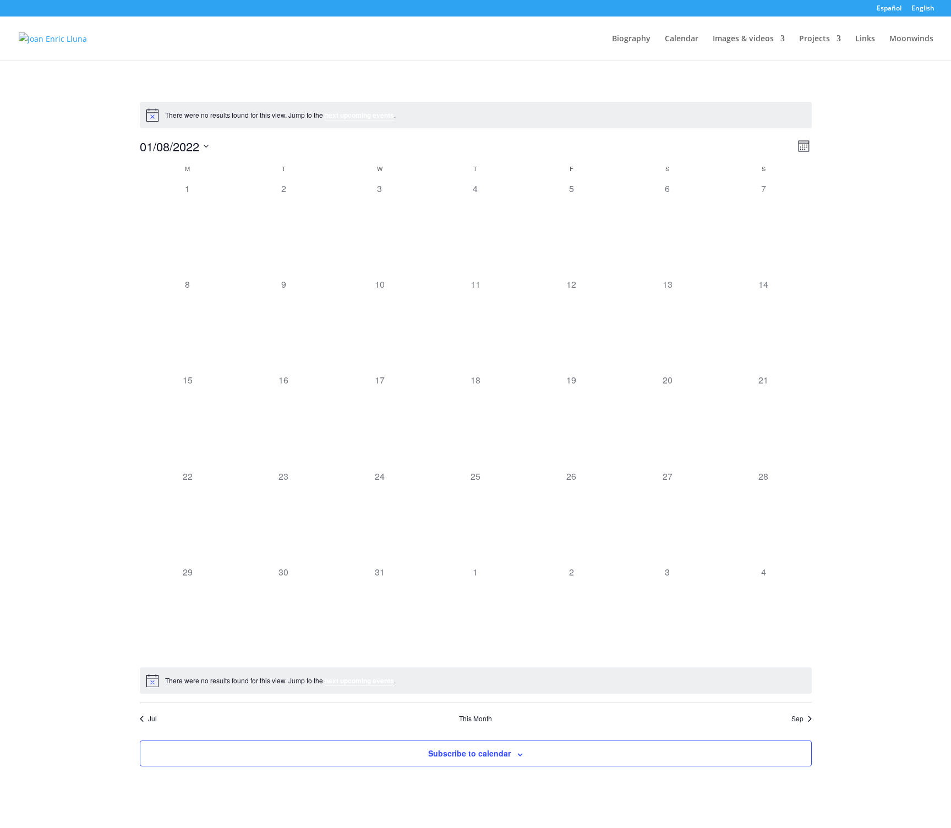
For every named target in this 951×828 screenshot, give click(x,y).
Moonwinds (911, 39)
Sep (797, 718)
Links (865, 39)
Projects (814, 39)
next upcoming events (359, 115)
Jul (152, 718)
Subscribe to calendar (469, 753)
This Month (475, 718)
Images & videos (743, 39)
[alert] (476, 115)
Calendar (681, 39)
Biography (631, 39)
